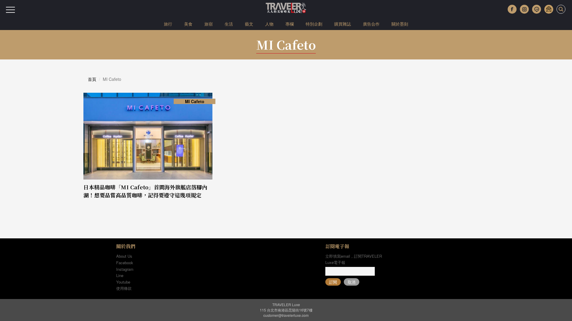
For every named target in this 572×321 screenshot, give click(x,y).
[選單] (10, 9)
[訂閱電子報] (548, 9)
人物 (269, 24)
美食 (188, 24)
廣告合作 (371, 24)
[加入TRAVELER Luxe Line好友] (536, 9)
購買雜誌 (342, 24)
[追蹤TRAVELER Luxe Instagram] (524, 9)
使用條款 (124, 288)
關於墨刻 (399, 24)
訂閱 (333, 282)
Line (119, 275)
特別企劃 (314, 24)
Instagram (124, 269)
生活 (229, 24)
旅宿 (208, 24)
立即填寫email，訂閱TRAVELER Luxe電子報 (353, 259)
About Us (124, 256)
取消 (351, 282)
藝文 (249, 24)
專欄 (289, 24)
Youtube (123, 282)
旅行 (168, 24)
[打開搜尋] (561, 9)
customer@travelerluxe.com (286, 315)
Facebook (124, 262)
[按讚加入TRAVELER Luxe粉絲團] (512, 9)
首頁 (92, 79)
